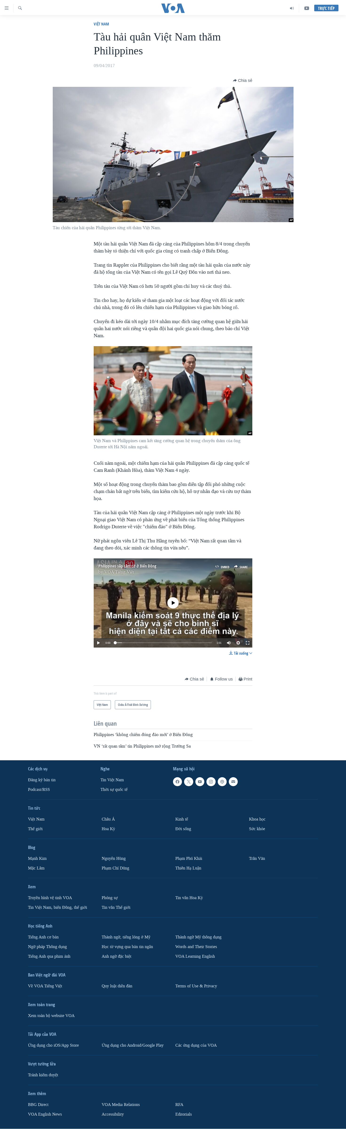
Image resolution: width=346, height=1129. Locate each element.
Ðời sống (183, 829)
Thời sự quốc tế (114, 789)
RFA (179, 1104)
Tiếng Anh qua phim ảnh (49, 956)
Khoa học (257, 819)
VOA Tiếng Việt (119, 572)
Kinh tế (181, 819)
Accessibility (113, 1114)
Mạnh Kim (37, 858)
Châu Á (108, 819)
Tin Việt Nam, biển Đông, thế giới (57, 907)
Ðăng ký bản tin (42, 780)
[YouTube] (306, 8)
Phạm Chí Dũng (115, 868)
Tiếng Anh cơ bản (43, 937)
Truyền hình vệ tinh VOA (50, 898)
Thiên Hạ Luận (188, 868)
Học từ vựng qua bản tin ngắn (127, 946)
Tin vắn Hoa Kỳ (189, 898)
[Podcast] (222, 781)
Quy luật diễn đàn (117, 986)
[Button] (242, 80)
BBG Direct (38, 1104)
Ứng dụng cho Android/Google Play (133, 1045)
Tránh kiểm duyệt (43, 1075)
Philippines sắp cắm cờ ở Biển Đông (127, 566)
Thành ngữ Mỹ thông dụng (198, 937)
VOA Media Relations (121, 1104)
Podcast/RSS (39, 789)
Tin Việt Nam (112, 780)
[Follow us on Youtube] (199, 781)
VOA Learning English (195, 956)
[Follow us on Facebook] (177, 781)
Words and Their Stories (196, 946)
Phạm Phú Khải (188, 858)
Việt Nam (101, 24)
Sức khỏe (257, 829)
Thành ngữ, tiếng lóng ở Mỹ (126, 937)
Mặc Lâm (36, 868)
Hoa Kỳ (108, 829)
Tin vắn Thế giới (116, 907)
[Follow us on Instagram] (210, 781)
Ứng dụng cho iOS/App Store (53, 1045)
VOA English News (45, 1114)
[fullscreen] (247, 643)
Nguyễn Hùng (114, 858)
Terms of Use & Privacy (196, 986)
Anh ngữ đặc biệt (116, 956)
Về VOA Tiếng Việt (45, 986)
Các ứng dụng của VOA (196, 1045)
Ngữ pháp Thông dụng (47, 946)
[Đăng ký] (233, 781)
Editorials (183, 1114)
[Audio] (292, 8)
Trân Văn (257, 858)
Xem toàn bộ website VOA (51, 1015)
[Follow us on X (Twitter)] (188, 781)
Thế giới (35, 829)
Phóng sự (110, 898)
